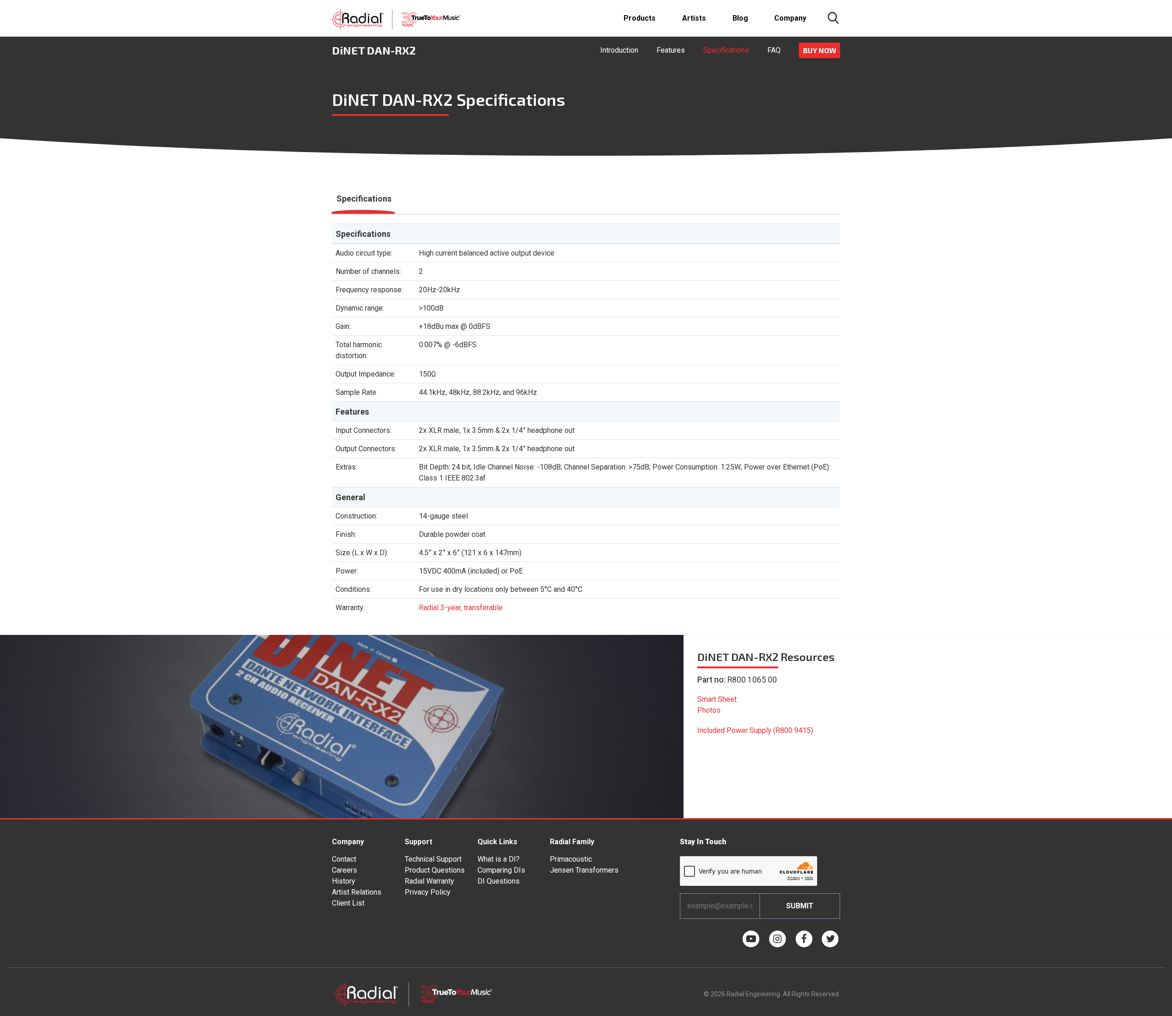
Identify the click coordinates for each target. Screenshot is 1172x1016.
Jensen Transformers (584, 870)
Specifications (726, 50)
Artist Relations (356, 892)
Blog (740, 18)
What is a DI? (498, 859)
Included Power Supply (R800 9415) (755, 730)
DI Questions (498, 881)
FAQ (774, 50)
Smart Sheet (717, 699)
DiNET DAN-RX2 (374, 50)
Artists (694, 18)
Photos (709, 710)
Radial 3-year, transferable (461, 607)
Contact (344, 859)
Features (671, 50)
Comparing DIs (501, 870)
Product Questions (435, 870)
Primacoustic (571, 859)
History (343, 881)
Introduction (619, 50)
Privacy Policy (427, 892)
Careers (344, 870)
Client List (348, 903)
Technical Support (433, 859)
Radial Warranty (429, 881)
